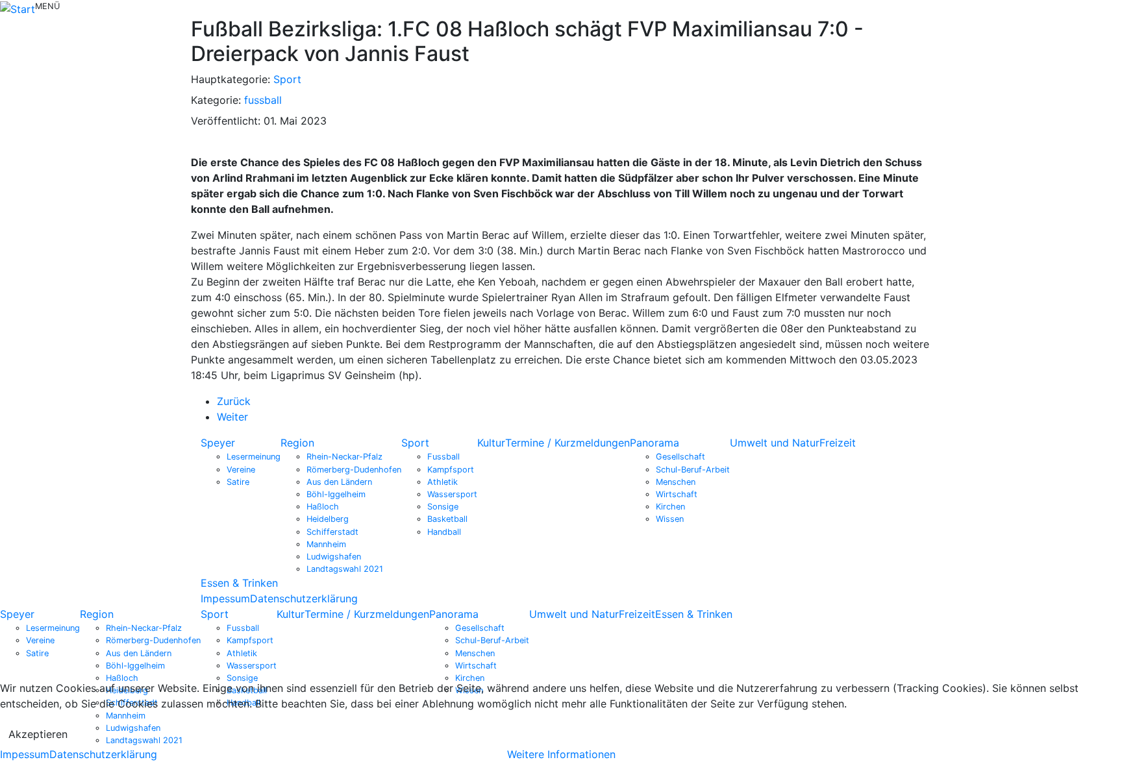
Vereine (241, 469)
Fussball (443, 456)
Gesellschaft (680, 456)
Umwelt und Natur (774, 442)
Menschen (675, 482)
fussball (263, 99)
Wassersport (452, 494)
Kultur (491, 442)
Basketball (447, 519)
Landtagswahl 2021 (344, 569)
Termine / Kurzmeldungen (567, 442)
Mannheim (326, 544)
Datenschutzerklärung (304, 598)
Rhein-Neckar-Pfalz (344, 456)
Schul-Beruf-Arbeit (693, 469)
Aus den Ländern (339, 482)
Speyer (218, 442)
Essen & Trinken (239, 582)
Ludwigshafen (333, 556)
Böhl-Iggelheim (336, 494)
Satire (238, 482)
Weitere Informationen (561, 754)
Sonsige (442, 506)
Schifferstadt (332, 532)
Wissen (670, 519)
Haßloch (322, 506)
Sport (287, 79)
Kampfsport (450, 469)
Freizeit (837, 442)
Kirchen (670, 506)
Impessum (225, 598)
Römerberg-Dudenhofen (353, 469)
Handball (444, 532)
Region (297, 442)
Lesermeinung (253, 456)
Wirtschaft (676, 494)
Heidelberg (327, 519)
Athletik (442, 482)
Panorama (654, 442)
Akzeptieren (38, 734)
